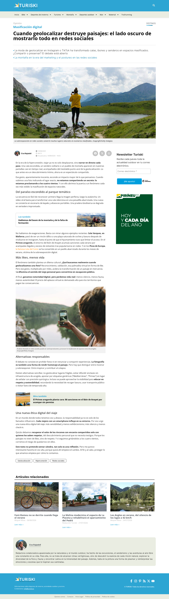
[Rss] (144, 581)
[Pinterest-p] (140, 581)
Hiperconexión (41, 461)
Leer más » (18, 524)
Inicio (16, 14)
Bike (23, 14)
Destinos (151, 23)
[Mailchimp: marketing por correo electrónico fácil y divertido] (146, 183)
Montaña (70, 14)
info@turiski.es (29, 589)
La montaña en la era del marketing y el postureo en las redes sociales (56, 57)
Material (112, 14)
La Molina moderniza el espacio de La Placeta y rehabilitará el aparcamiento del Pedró (84, 518)
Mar (101, 14)
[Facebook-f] (131, 581)
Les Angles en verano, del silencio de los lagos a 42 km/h (130, 516)
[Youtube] (153, 581)
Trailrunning (126, 14)
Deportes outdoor (87, 14)
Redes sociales (58, 461)
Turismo (57, 14)
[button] (154, 5)
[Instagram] (135, 581)
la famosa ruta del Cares (27, 249)
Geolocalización (24, 461)
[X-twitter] (148, 581)
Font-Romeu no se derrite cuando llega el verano (36, 516)
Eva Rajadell (26, 153)
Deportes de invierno (39, 14)
